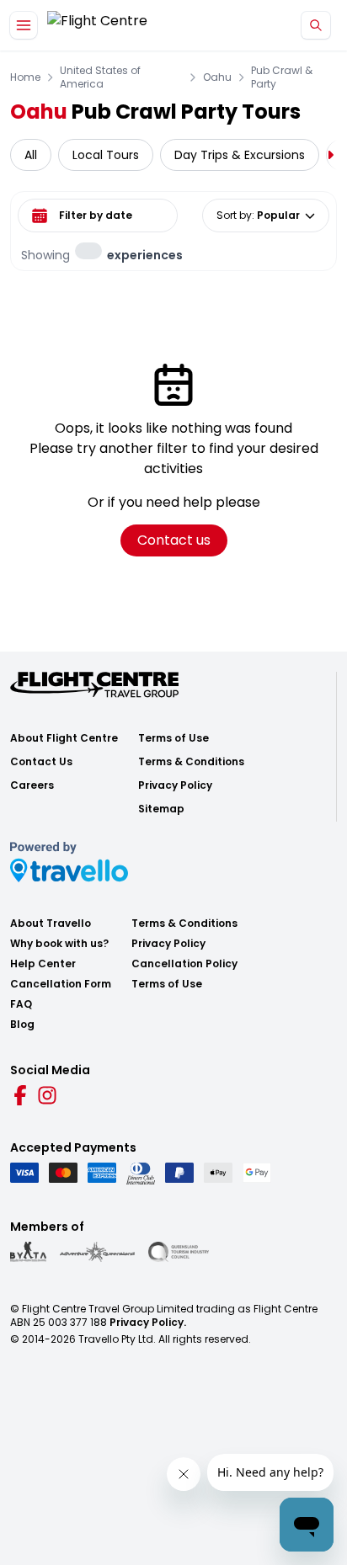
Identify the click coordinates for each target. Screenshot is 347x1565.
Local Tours (105, 154)
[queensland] (178, 1252)
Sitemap (161, 809)
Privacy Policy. (147, 1322)
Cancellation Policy (184, 964)
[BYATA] (28, 1252)
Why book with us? (59, 943)
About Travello (50, 923)
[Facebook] (20, 1095)
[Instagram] (47, 1095)
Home (25, 77)
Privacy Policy (175, 785)
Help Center (43, 964)
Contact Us (41, 762)
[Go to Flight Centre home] (97, 25)
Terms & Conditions (191, 762)
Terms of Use (173, 738)
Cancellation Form (60, 984)
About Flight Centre (64, 738)
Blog (22, 1024)
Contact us (174, 540)
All (30, 154)
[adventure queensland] (97, 1252)
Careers (32, 785)
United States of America (100, 77)
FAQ (21, 1004)
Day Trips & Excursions (239, 154)
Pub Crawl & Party (281, 77)
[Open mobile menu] (23, 25)
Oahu (217, 77)
